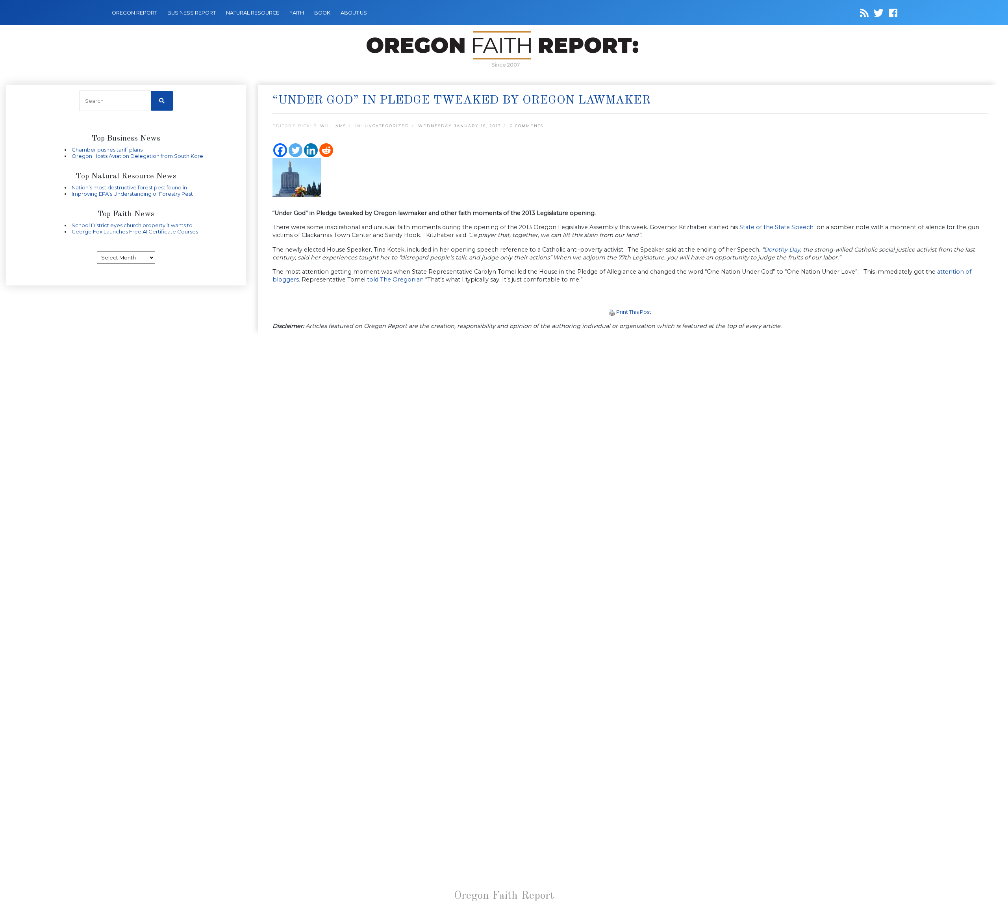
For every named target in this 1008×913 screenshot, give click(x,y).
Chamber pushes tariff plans (107, 149)
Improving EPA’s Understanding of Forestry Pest (132, 194)
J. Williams (330, 126)
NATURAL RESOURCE (252, 13)
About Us (354, 13)
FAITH (296, 13)
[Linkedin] (311, 150)
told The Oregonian (395, 279)
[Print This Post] (612, 312)
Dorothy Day (782, 249)
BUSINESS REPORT (191, 13)
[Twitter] (295, 150)
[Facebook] (280, 150)
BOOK (322, 13)
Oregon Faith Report (504, 896)
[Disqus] (630, 438)
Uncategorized (387, 126)
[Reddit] (326, 150)
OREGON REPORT (134, 13)
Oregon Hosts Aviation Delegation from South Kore (137, 156)
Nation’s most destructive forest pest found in (129, 187)
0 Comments (526, 126)
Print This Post (633, 312)
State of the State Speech (777, 227)
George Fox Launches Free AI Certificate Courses (135, 231)
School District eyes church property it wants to (132, 225)
